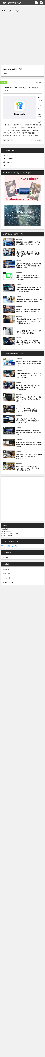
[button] (36, 2)
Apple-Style (5, 529)
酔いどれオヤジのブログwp (12, 4)
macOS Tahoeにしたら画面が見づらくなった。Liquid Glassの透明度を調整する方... (28, 363)
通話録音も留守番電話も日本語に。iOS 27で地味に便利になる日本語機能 (29, 300)
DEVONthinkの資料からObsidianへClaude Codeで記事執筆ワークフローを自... (28, 432)
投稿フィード (7, 573)
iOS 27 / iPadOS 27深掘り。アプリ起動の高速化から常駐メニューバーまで (28, 243)
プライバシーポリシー (10, 546)
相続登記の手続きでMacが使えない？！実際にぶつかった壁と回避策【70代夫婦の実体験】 (27, 468)
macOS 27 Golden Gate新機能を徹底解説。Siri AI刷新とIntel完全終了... (28, 310)
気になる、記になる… (8, 536)
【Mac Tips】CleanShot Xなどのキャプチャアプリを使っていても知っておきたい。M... (28, 343)
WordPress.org (8, 582)
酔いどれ (39, 140)
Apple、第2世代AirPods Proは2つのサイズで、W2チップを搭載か (29, 332)
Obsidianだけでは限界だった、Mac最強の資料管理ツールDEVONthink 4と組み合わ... (29, 444)
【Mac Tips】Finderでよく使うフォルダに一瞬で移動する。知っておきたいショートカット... (28, 375)
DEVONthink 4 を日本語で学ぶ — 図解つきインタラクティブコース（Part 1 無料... (29, 399)
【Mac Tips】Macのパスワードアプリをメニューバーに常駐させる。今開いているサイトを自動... (28, 289)
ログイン (6, 569)
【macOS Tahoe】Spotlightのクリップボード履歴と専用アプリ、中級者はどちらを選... (28, 254)
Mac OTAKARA (6, 531)
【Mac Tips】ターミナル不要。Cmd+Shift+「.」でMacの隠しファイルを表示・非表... (28, 421)
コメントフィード (9, 578)
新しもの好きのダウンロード (10, 533)
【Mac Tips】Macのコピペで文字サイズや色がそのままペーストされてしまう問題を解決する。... (28, 321)
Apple (4, 82)
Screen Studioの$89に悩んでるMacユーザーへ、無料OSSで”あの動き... (28, 410)
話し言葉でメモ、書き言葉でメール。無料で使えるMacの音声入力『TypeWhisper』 (28, 387)
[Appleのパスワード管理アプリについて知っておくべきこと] (19, 107)
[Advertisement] (22, 39)
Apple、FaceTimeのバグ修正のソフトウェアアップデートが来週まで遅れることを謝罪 (28, 277)
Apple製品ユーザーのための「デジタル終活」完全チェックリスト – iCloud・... (29, 456)
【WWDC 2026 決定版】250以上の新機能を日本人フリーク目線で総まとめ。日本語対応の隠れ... (28, 266)
